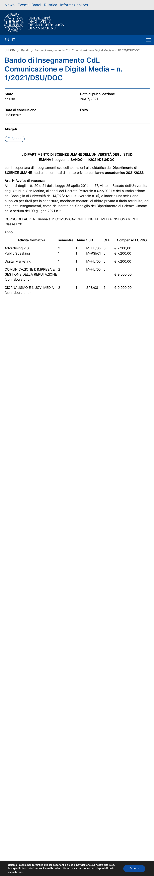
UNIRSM (10, 50)
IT (13, 40)
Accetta (134, 868)
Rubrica (50, 5)
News (10, 5)
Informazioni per (74, 5)
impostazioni (15, 872)
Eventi (23, 5)
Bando (14, 139)
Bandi (36, 5)
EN (7, 40)
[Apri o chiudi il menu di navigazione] (148, 40)
